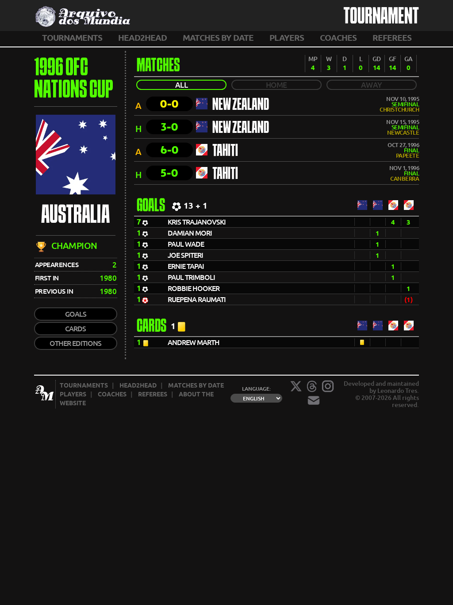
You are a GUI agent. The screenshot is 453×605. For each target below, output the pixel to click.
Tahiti (225, 151)
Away (371, 85)
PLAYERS (286, 38)
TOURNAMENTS (72, 38)
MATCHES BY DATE (218, 38)
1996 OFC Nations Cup (73, 80)
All (181, 85)
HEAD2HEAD (142, 38)
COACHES (338, 38)
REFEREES (391, 38)
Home (276, 85)
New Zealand (240, 105)
